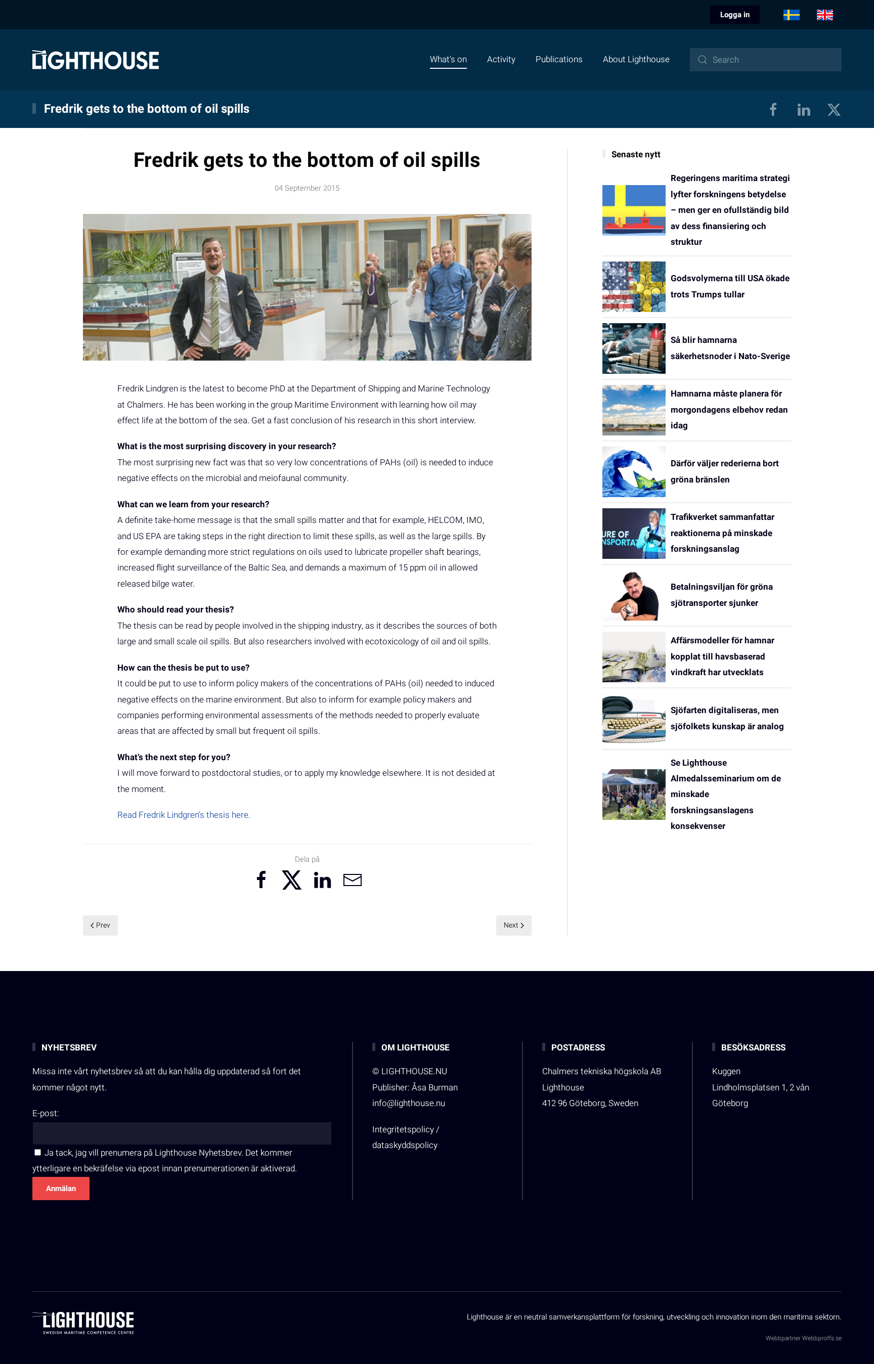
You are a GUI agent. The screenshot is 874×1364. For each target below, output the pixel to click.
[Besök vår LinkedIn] (803, 109)
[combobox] (766, 59)
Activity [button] (501, 59)
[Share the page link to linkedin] (322, 880)
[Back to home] (95, 59)
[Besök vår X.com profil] (834, 109)
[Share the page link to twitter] (292, 880)
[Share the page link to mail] (352, 880)
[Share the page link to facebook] (261, 880)
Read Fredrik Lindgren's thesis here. (183, 815)
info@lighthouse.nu (408, 1103)
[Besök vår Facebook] (773, 109)
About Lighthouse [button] (636, 59)
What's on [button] (448, 59)
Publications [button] (559, 59)
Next (511, 925)
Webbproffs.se (822, 1338)
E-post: (45, 1113)
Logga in (735, 14)
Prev (103, 925)
